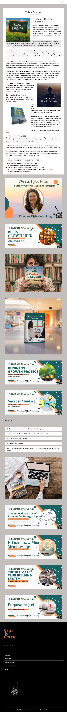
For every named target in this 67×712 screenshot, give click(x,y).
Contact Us (7, 655)
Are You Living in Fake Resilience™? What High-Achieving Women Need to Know (28, 433)
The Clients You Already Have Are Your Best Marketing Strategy (24, 429)
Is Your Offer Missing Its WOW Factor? (17, 438)
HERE (24, 136)
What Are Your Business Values (15, 443)
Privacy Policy (7, 658)
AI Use (6, 669)
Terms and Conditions (10, 665)
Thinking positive (11, 145)
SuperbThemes (46, 709)
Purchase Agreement (9, 662)
